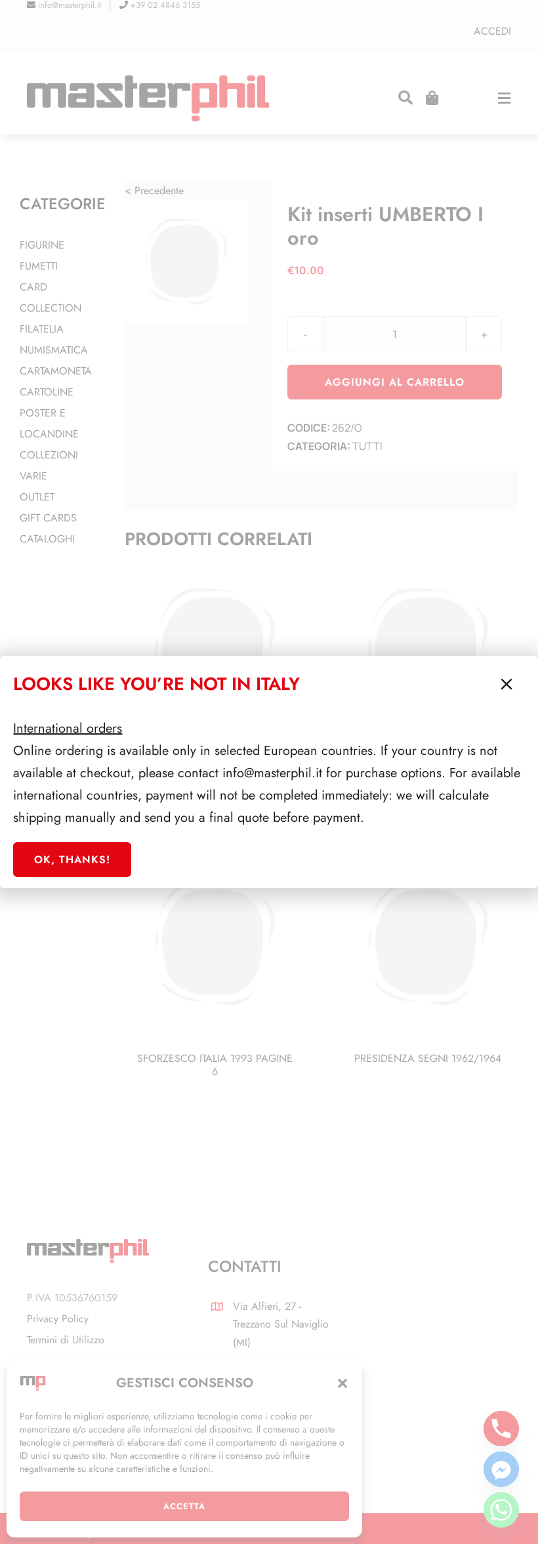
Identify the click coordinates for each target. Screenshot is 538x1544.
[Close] (506, 684)
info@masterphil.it (272, 772)
